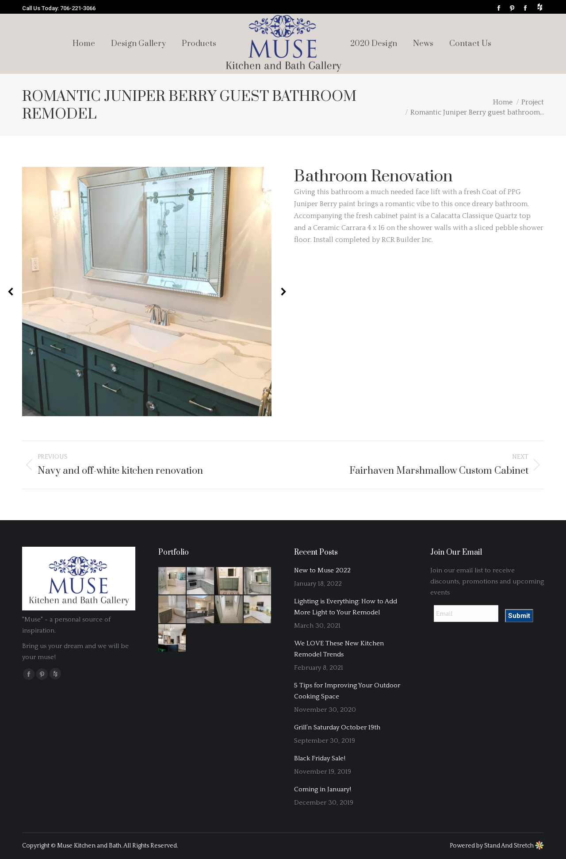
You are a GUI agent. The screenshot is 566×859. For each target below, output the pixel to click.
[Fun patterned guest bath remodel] (229, 581)
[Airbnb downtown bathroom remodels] (229, 609)
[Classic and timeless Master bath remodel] (172, 609)
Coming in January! (322, 789)
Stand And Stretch (509, 845)
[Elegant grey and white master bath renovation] (258, 581)
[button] (11, 291)
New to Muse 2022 (322, 570)
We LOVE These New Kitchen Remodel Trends (339, 649)
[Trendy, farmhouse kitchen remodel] (172, 638)
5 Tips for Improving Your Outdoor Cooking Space (347, 691)
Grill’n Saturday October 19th (337, 727)
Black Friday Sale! (319, 758)
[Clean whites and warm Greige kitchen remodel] (258, 609)
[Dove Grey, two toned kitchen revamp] (201, 609)
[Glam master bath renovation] (172, 581)
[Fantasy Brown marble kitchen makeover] (201, 581)
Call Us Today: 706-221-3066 (59, 8)
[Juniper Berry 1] (147, 292)
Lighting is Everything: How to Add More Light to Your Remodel (345, 607)
